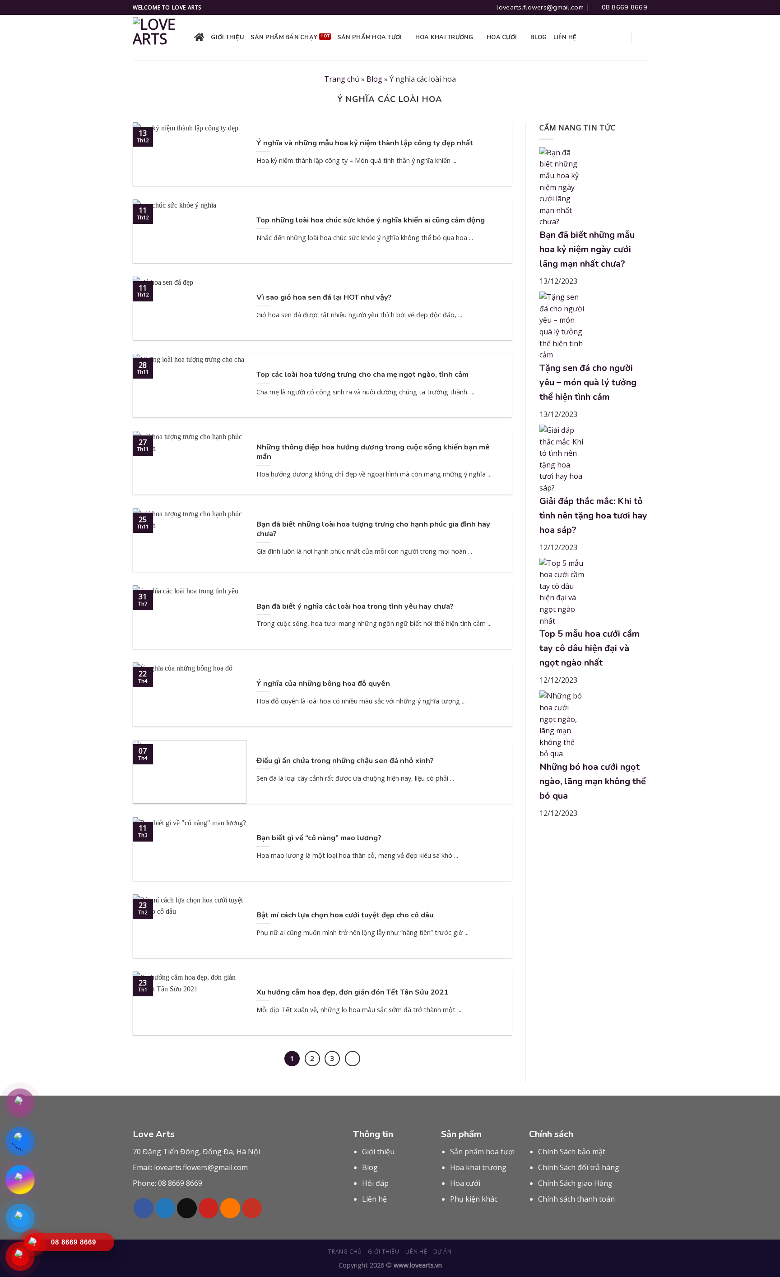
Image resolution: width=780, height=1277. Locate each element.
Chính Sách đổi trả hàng (578, 1167)
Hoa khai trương (444, 37)
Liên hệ (565, 37)
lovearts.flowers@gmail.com (201, 1167)
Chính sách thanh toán (576, 1199)
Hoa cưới (502, 37)
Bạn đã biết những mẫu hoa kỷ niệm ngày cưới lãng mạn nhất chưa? (587, 249)
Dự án (442, 1251)
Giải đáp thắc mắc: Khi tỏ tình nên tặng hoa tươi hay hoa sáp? (593, 515)
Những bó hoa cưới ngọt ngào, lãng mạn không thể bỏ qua (592, 781)
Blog (538, 37)
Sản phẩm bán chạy (284, 37)
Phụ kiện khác (473, 1199)
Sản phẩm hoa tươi (369, 37)
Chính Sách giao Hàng (575, 1183)
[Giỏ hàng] (642, 37)
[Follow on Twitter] (165, 1208)
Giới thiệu (227, 37)
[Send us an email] (187, 1208)
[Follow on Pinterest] (208, 1208)
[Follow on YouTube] (252, 1208)
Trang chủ (341, 79)
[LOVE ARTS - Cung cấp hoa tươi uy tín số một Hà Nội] (157, 37)
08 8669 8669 (180, 1183)
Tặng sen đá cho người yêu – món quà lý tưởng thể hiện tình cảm (587, 382)
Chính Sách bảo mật (571, 1152)
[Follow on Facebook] (143, 1208)
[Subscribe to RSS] (230, 1208)
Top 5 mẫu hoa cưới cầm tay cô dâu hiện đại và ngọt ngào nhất (589, 648)
